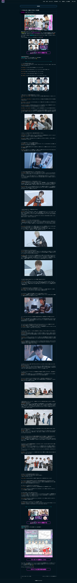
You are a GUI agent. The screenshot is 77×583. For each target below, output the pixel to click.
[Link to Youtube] (74, 1)
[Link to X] (72, 1)
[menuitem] (43, 1)
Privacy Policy (40, 580)
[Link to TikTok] (73, 1)
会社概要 (36, 580)
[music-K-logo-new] (3, 1)
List (21, 577)
